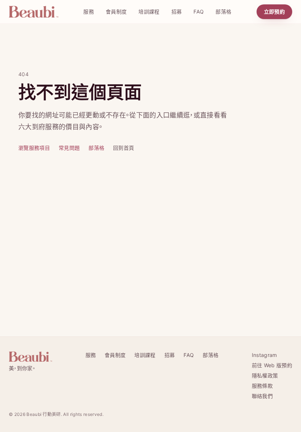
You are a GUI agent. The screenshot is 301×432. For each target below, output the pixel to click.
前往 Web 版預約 (272, 365)
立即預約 (274, 11)
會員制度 (116, 11)
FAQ (198, 11)
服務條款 (262, 386)
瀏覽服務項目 (34, 148)
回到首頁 (123, 148)
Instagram (264, 355)
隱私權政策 (265, 375)
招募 (176, 11)
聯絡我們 (262, 396)
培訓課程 (148, 11)
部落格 (223, 11)
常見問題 (69, 148)
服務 (88, 11)
